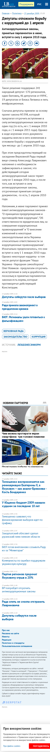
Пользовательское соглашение (17, 646)
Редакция (6, 639)
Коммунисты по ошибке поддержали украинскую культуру (23, 562)
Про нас (6, 630)
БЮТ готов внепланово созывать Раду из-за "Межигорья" (23, 548)
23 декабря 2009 (31, 13)
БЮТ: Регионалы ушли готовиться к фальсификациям (23, 319)
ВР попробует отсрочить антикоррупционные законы (18, 589)
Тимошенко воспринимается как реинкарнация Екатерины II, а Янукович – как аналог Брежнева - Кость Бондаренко (24, 487)
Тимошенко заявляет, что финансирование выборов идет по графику (22, 520)
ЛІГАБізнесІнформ (29, 344)
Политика (17, 13)
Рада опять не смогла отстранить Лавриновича (23, 603)
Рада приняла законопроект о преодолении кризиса (20, 307)
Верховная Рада (13, 331)
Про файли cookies (11, 746)
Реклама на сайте (10, 633)
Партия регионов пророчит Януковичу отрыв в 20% (19, 575)
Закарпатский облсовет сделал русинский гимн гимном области (21, 535)
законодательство (15, 336)
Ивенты (5, 636)
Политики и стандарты (13, 642)
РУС (39, 4)
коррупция (38, 336)
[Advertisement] (25, 372)
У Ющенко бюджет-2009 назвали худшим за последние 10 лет (23, 504)
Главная (5, 13)
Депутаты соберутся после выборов (24, 297)
